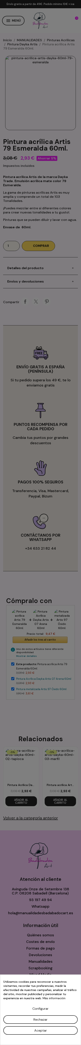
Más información (54, 998)
